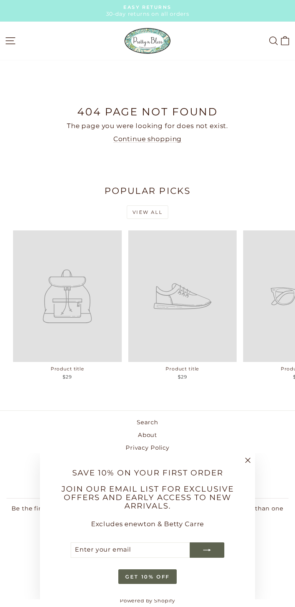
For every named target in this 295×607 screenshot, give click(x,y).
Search (147, 422)
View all (147, 212)
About (147, 435)
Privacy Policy (147, 447)
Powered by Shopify (147, 600)
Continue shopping (147, 139)
